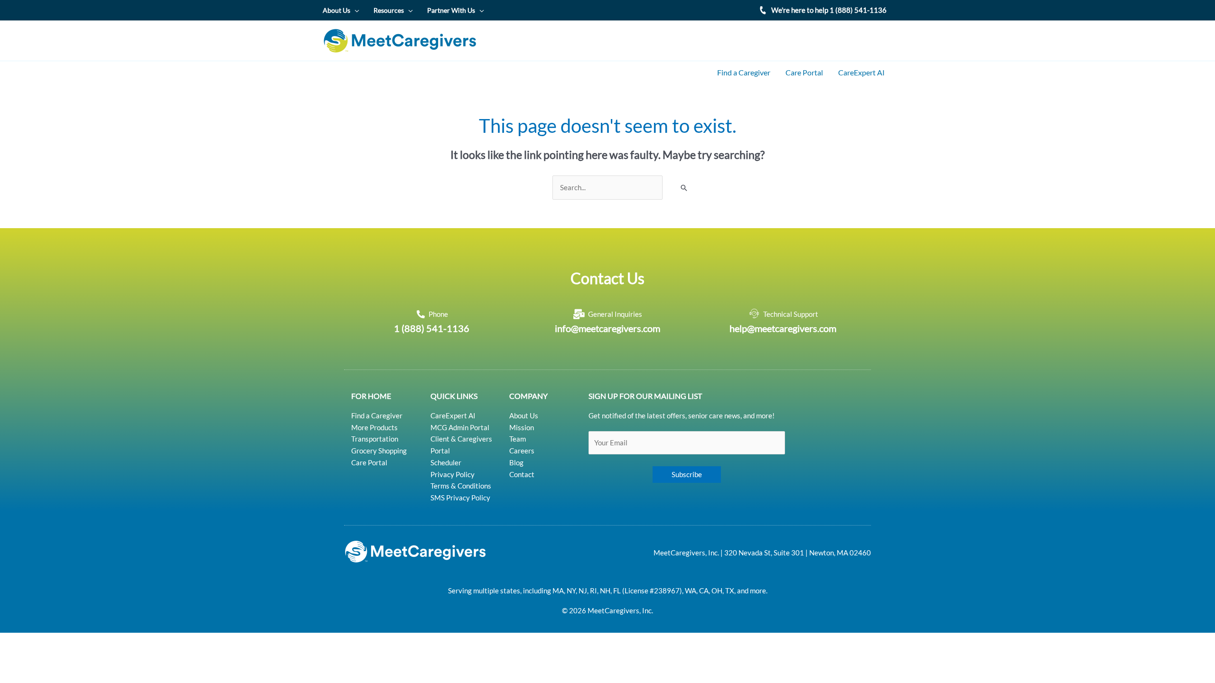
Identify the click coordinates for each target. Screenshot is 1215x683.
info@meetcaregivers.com (607, 328)
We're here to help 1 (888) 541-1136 (829, 10)
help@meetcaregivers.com (782, 328)
